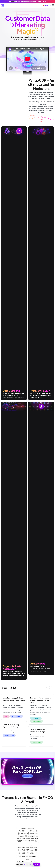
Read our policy (28, 864)
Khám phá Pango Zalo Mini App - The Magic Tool (27, 1)
